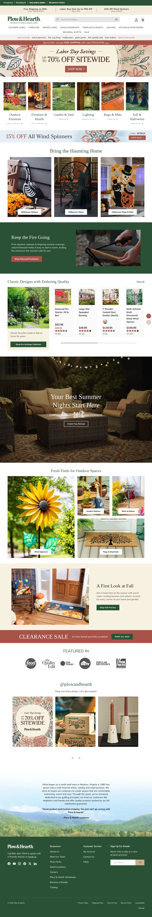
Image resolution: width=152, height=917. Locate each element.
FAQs (86, 861)
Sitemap (141, 908)
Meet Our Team (57, 856)
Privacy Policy (83, 903)
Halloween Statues (29, 212)
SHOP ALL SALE (122, 636)
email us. (32, 856)
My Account (89, 851)
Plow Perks (55, 861)
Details (107, 43)
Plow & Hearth (19, 903)
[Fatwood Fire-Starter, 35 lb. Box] (63, 297)
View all (140, 281)
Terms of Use (112, 903)
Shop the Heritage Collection (28, 344)
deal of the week (126, 37)
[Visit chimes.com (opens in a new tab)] (56, 2)
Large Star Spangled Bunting (84, 312)
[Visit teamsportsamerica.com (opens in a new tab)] (37, 2)
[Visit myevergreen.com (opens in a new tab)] (8, 2)
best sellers (110, 37)
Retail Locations (58, 867)
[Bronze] (105, 321)
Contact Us (88, 856)
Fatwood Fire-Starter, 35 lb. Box (62, 312)
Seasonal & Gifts (72, 32)
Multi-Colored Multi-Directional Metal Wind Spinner (133, 315)
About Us (54, 851)
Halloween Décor (76, 212)
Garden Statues (93, 511)
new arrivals (23, 37)
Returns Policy (126, 903)
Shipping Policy (97, 903)
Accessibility (139, 903)
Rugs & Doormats (69, 27)
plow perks (80, 37)
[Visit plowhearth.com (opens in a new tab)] (21, 2)
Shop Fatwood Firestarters (27, 259)
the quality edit (95, 37)
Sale (86, 32)
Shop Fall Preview (108, 607)
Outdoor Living (17, 27)
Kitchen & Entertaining (131, 27)
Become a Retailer (59, 882)
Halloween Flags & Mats (122, 212)
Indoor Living (50, 27)
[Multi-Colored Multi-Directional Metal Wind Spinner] (134, 297)
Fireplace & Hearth (93, 27)
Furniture (33, 27)
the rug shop (54, 37)
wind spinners (39, 37)
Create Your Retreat (76, 424)
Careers (54, 872)
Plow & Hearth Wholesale (63, 877)
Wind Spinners (41, 552)
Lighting (111, 27)
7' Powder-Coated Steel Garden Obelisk (110, 312)
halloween (68, 37)
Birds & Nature (128, 511)
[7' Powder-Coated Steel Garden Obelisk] (111, 297)
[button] (143, 20)
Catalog (54, 887)
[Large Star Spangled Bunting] (87, 297)
